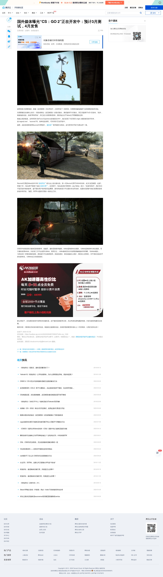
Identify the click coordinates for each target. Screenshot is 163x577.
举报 (101, 30)
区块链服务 (57, 550)
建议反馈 (133, 7)
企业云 (56, 555)
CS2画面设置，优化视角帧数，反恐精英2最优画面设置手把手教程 (43, 395)
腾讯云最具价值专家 (81, 524)
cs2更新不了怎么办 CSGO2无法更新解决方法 (36, 456)
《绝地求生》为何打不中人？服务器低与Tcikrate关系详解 (40, 401)
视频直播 (149, 550)
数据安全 (25, 560)
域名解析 (118, 550)
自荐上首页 (42, 529)
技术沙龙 (6, 529)
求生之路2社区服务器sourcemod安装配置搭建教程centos (40, 496)
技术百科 (6, 538)
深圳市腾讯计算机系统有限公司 (60, 571)
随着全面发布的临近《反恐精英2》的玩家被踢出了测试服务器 (41, 415)
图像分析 (102, 555)
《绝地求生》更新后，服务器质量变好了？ (35, 367)
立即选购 (94, 42)
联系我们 (113, 529)
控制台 (140, 7)
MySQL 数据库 (120, 555)
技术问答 (6, 527)
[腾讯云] (6, 8)
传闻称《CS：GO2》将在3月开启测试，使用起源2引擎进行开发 (42, 408)
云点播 (87, 560)
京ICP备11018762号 (97, 573)
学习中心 (6, 535)
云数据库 (102, 550)
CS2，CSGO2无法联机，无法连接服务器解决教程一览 (39, 442)
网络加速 (87, 550)
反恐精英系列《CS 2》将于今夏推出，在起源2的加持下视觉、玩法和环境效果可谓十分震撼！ (47, 388)
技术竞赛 (42, 532)
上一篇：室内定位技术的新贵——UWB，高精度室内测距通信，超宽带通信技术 (40, 349)
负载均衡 (40, 560)
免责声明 (113, 527)
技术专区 (6, 541)
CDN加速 (72, 555)
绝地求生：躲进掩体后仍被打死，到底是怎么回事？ (38, 476)
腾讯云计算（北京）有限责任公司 (69, 573)
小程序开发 (119, 560)
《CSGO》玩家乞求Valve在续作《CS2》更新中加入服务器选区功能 (43, 428)
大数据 (102, 560)
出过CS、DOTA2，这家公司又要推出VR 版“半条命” (38, 462)
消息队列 (71, 550)
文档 (126, 7)
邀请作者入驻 (43, 527)
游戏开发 (42, 183)
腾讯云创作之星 (79, 529)
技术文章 (6, 524)
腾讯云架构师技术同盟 (81, 527)
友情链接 (113, 532)
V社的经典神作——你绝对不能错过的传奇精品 (36, 449)
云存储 (133, 550)
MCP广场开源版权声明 (117, 535)
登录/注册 (154, 7)
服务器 (49, 125)
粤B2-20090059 (86, 571)
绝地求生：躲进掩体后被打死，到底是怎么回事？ (37, 469)
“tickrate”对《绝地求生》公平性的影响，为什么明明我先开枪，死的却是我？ (46, 374)
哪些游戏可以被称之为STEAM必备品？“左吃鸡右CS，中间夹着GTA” (43, 435)
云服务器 (40, 550)
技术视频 (6, 532)
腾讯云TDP (78, 532)
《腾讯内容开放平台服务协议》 (85, 337)
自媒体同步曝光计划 (45, 524)
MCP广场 (50, 13)
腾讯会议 (40, 555)
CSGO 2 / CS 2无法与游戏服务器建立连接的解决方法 (38, 381)
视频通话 (87, 555)
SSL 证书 (134, 555)
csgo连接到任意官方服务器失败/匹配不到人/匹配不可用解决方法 (42, 422)
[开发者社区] (19, 7)
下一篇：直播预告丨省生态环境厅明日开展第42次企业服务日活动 (36, 352)
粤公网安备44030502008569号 (103, 571)
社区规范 (113, 524)
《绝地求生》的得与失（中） (30, 483)
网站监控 (133, 560)
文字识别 (71, 560)
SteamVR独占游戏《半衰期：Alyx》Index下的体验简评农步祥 (41, 489)
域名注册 (25, 550)
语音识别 (149, 555)
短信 (55, 560)
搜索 (141, 12)
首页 (3, 13)
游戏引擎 (43, 186)
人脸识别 (25, 555)
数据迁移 (149, 560)
